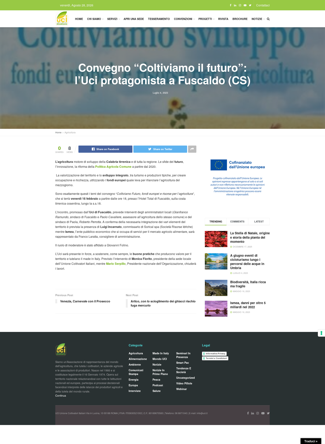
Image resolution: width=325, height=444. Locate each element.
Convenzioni (183, 19)
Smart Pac (182, 362)
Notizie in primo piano (160, 372)
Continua (60, 395)
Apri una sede (134, 19)
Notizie (257, 19)
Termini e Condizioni (216, 358)
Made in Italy (161, 353)
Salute (157, 391)
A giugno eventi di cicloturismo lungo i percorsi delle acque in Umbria (247, 261)
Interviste (135, 391)
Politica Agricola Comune (113, 166)
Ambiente (135, 364)
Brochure (240, 19)
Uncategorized (185, 377)
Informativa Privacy (215, 353)
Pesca (156, 379)
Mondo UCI (160, 359)
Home (79, 19)
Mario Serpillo (116, 263)
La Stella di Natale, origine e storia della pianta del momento (250, 237)
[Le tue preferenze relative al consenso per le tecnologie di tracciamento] (321, 333)
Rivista (223, 19)
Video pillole (184, 383)
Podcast (158, 385)
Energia (133, 379)
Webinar (181, 389)
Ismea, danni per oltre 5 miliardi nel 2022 (248, 305)
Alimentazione (138, 359)
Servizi (112, 19)
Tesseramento (159, 19)
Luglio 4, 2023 (160, 92)
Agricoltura (70, 132)
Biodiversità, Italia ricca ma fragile (248, 284)
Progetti (205, 19)
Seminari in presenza (183, 355)
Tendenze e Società (183, 370)
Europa (133, 385)
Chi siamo (94, 19)
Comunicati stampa (136, 372)
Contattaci (263, 5)
